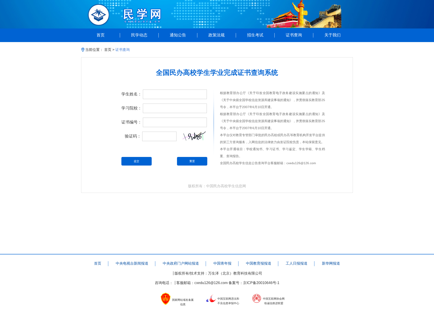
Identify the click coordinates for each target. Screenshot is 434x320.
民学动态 (139, 35)
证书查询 (294, 35)
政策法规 (216, 35)
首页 (101, 35)
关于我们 (332, 35)
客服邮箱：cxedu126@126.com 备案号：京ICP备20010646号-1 (227, 283)
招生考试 (255, 35)
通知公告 (178, 35)
